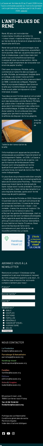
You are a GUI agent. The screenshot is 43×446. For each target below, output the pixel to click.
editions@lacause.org (11, 379)
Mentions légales (9, 421)
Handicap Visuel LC (16, 242)
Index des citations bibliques (14, 423)
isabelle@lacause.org (11, 385)
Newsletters (8, 307)
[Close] (1, 445)
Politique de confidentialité (14, 416)
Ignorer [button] (24, 11)
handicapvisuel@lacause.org (14, 363)
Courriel (6, 301)
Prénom (6, 287)
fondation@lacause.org (12, 351)
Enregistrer (8, 331)
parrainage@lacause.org (12, 357)
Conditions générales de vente (15, 418)
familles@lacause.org (11, 372)
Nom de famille (9, 294)
